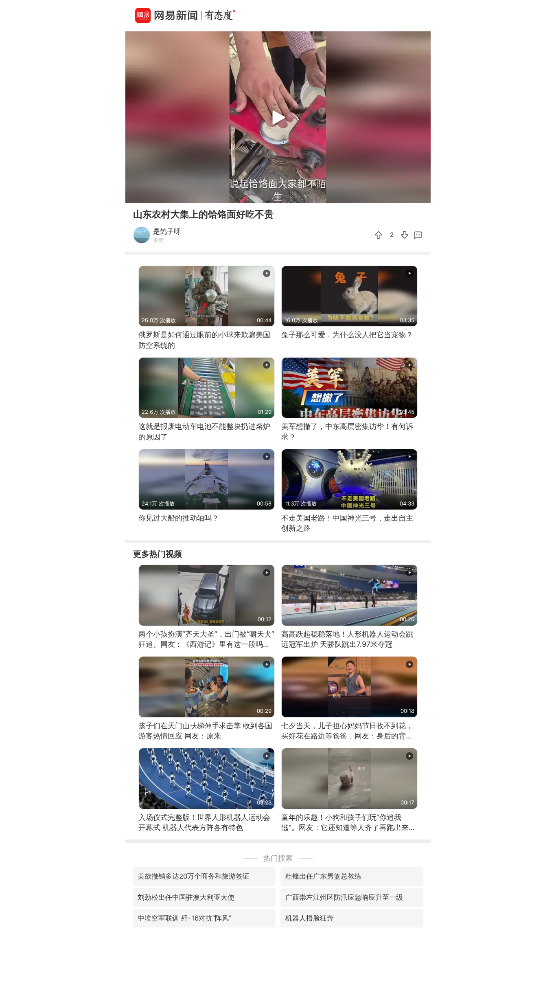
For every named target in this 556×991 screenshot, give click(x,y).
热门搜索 (278, 858)
